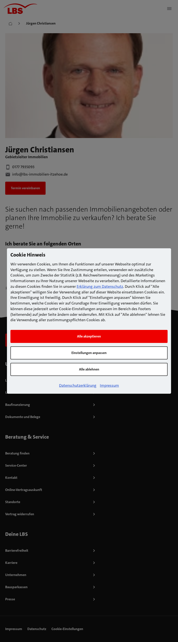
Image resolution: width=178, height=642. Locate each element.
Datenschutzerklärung (77, 385)
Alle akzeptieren (89, 336)
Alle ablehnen (89, 369)
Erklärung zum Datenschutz (100, 286)
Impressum (109, 385)
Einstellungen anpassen (89, 353)
